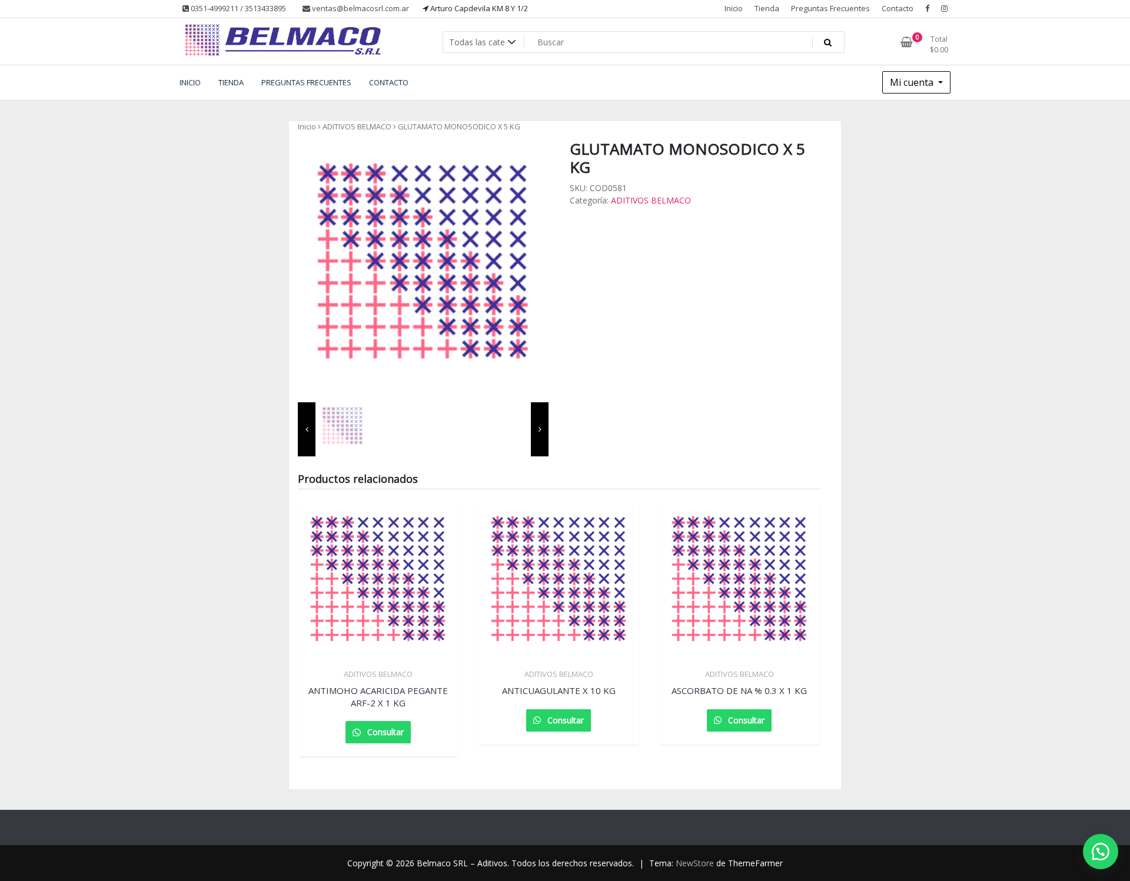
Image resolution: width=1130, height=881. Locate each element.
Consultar (384, 731)
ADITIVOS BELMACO (357, 126)
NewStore (695, 863)
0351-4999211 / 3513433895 (237, 8)
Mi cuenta (913, 82)
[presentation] (306, 429)
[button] (1100, 851)
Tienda (767, 8)
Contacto (897, 8)
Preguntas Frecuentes (830, 8)
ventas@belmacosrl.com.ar (359, 8)
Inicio (733, 8)
